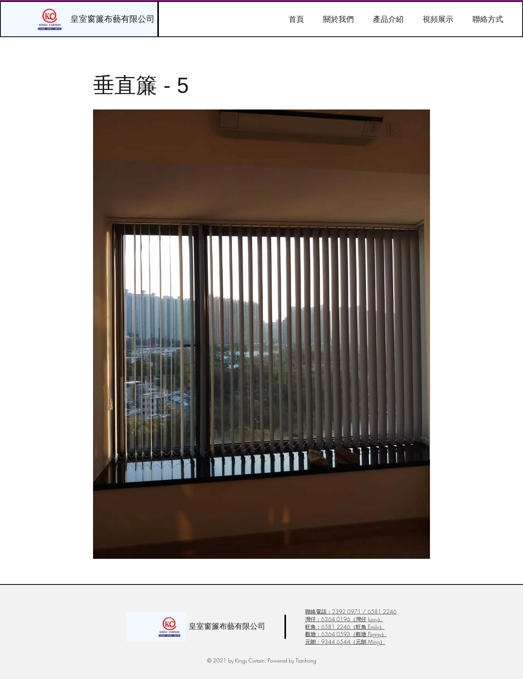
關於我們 (338, 19)
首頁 (296, 19)
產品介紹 (388, 19)
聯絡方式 (487, 19)
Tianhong (306, 660)
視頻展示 (438, 19)
